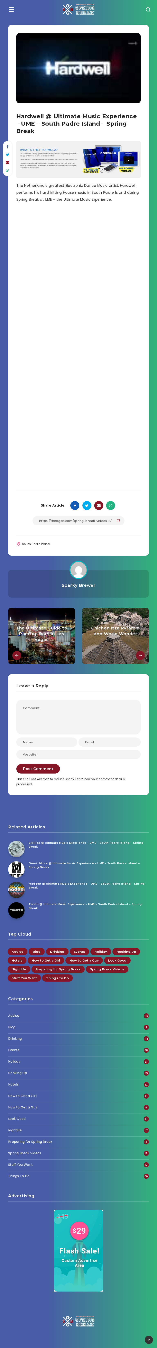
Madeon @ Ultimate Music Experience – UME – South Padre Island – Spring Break (87, 885)
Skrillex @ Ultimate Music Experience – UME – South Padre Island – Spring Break (86, 844)
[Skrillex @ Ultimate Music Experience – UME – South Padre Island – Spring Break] (16, 849)
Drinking (57, 952)
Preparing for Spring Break (58, 969)
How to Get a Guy (84, 960)
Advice (17, 952)
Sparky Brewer (78, 585)
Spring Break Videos (107, 969)
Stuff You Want (24, 978)
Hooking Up (126, 952)
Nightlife (19, 969)
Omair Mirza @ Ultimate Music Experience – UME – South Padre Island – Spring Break (84, 865)
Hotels (17, 960)
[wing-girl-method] (78, 177)
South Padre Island (36, 544)
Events (79, 952)
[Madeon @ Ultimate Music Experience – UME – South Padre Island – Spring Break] (16, 890)
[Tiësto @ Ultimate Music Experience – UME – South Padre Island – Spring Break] (16, 910)
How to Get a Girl (46, 960)
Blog (36, 952)
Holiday (100, 952)
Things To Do (57, 978)
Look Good (117, 960)
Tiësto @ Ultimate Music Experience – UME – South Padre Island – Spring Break (85, 906)
